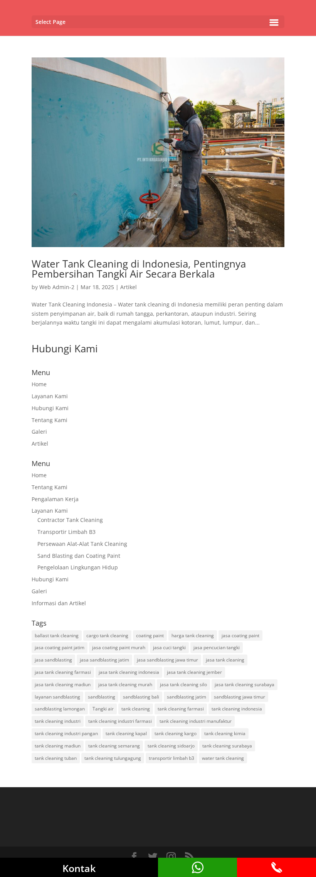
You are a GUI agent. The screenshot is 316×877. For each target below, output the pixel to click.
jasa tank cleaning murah (125, 684)
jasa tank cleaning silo (183, 684)
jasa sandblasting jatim (104, 659)
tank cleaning (135, 708)
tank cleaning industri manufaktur (196, 721)
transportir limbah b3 (171, 758)
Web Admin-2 (56, 287)
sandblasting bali (141, 697)
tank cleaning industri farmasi (120, 721)
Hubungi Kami (50, 408)
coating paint (150, 635)
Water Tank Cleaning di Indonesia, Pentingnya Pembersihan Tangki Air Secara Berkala (139, 269)
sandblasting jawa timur (239, 697)
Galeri (39, 431)
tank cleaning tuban (56, 758)
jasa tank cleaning (225, 659)
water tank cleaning (223, 758)
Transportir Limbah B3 (66, 531)
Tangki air (103, 708)
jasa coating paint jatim (59, 647)
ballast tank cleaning (57, 635)
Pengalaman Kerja (55, 499)
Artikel (128, 287)
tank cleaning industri (58, 721)
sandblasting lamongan (60, 708)
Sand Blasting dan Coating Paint (78, 555)
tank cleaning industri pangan (66, 733)
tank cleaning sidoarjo (171, 745)
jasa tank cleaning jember (194, 672)
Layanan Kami (50, 396)
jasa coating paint (240, 635)
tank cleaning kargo (176, 733)
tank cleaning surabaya (227, 745)
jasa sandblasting (53, 659)
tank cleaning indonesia (237, 708)
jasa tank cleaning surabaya (244, 684)
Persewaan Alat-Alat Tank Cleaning (82, 543)
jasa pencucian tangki (216, 647)
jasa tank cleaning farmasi (63, 672)
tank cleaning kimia (224, 733)
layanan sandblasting (57, 697)
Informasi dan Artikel (59, 603)
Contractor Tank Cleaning (70, 520)
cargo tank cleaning (107, 635)
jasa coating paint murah (118, 647)
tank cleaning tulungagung (112, 758)
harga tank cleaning (192, 635)
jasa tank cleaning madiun (63, 684)
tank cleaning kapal (126, 733)
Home (39, 384)
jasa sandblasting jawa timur (167, 659)
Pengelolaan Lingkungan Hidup (77, 567)
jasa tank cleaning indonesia (129, 672)
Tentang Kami (49, 420)
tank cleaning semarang (114, 745)
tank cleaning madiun (58, 745)
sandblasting (101, 697)
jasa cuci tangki (169, 647)
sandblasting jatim (186, 697)
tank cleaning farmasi (181, 708)
